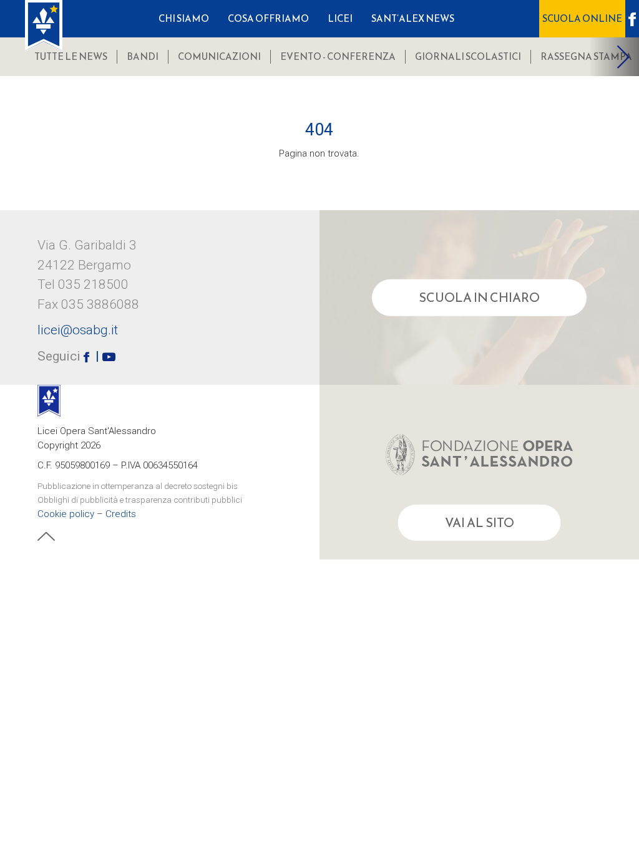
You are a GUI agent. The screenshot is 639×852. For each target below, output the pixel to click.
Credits (120, 513)
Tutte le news (70, 56)
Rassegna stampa (586, 56)
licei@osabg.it (77, 330)
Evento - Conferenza (338, 56)
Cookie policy (65, 513)
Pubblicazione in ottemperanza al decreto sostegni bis (137, 485)
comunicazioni (219, 56)
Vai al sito (479, 522)
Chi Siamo (184, 18)
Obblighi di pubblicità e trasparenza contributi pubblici (139, 500)
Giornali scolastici (468, 56)
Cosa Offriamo (268, 18)
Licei (340, 18)
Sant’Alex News (412, 18)
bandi (143, 56)
